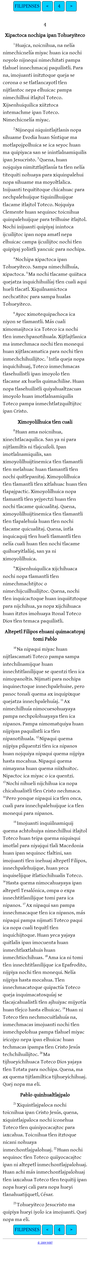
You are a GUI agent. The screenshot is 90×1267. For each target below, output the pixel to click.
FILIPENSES (27, 6)
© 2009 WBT (45, 1243)
